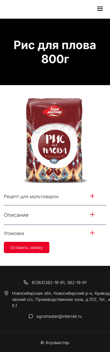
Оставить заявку (26, 247)
